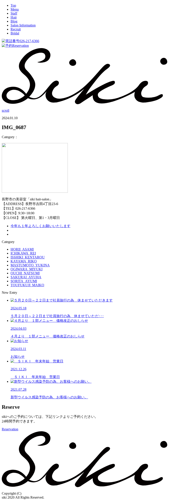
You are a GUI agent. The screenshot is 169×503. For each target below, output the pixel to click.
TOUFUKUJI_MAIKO (27, 285)
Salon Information (23, 25)
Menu (15, 9)
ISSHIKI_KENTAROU (28, 257)
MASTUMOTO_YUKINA (30, 265)
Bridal (15, 33)
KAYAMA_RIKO (24, 261)
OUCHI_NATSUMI (25, 273)
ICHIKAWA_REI (23, 253)
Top (13, 5)
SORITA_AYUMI (24, 281)
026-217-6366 (29, 41)
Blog (14, 21)
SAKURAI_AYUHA (26, 277)
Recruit (16, 29)
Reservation (20, 45)
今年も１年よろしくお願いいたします (40, 226)
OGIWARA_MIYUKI (26, 269)
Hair (14, 17)
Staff (14, 13)
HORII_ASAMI (22, 249)
